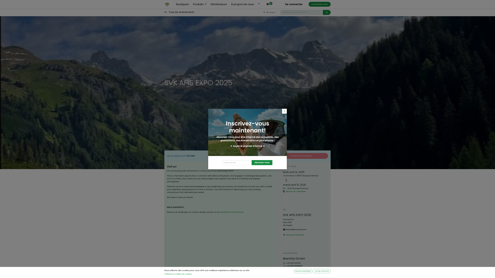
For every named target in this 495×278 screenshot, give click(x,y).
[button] (262, 162)
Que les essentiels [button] (303, 271)
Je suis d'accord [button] (322, 271)
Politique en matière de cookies (178, 274)
